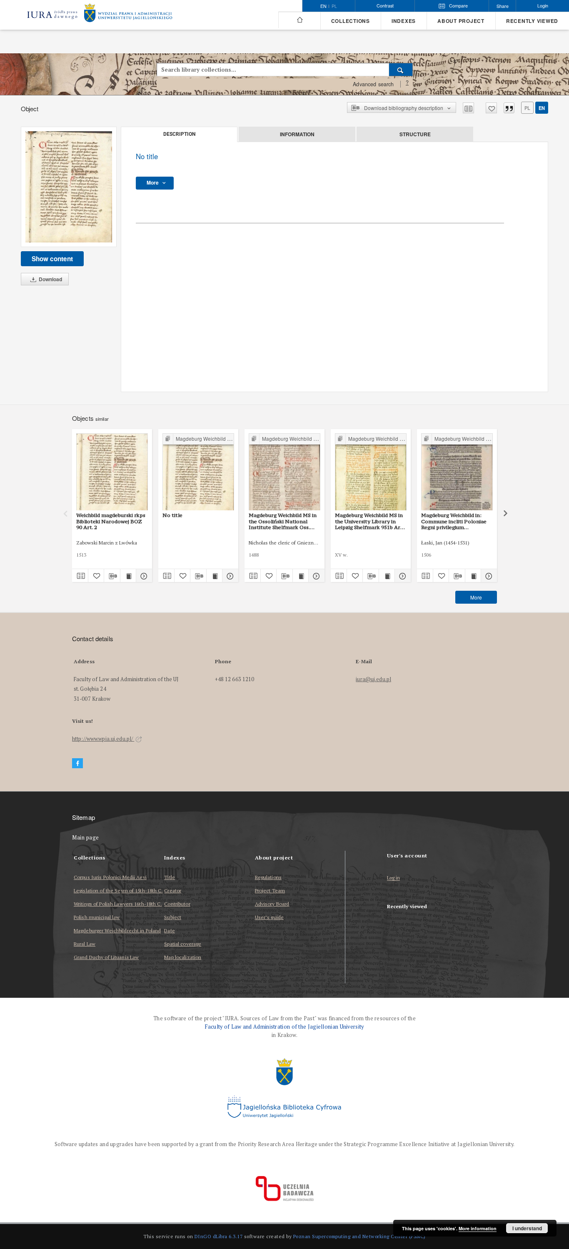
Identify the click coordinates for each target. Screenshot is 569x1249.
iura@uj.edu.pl (373, 679)
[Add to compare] (468, 107)
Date (169, 930)
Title (169, 877)
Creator (172, 890)
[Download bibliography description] (112, 575)
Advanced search (373, 84)
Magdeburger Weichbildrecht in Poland (117, 930)
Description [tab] (179, 134)
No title (172, 515)
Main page (85, 837)
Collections (350, 21)
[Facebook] (77, 763)
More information (478, 1228)
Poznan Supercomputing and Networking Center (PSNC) (359, 1236)
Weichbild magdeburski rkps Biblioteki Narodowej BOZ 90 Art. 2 (110, 521)
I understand (527, 1228)
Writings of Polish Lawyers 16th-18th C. (118, 904)
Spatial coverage (182, 944)
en (542, 108)
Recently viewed (532, 21)
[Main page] (299, 20)
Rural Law (84, 944)
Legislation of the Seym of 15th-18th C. (118, 890)
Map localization (182, 957)
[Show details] (143, 575)
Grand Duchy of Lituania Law (106, 957)
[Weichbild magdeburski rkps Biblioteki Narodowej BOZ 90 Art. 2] (112, 472)
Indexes (404, 21)
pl (334, 6)
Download (49, 279)
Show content (52, 258)
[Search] (401, 69)
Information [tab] (297, 134)
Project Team (270, 890)
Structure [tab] (415, 134)
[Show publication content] (128, 575)
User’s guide (269, 917)
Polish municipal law (97, 917)
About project (460, 21)
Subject (172, 917)
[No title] (68, 186)
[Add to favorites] (491, 107)
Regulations (268, 877)
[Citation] (509, 107)
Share (503, 6)
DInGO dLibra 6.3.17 (219, 1236)
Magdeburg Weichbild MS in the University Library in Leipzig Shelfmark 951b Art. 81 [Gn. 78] (369, 521)
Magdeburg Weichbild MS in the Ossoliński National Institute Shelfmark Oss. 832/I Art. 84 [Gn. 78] (283, 521)
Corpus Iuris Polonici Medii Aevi (110, 877)
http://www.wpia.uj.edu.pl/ (103, 738)
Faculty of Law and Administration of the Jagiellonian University (284, 1026)
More (476, 597)
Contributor (177, 904)
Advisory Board (272, 904)
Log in (393, 878)
